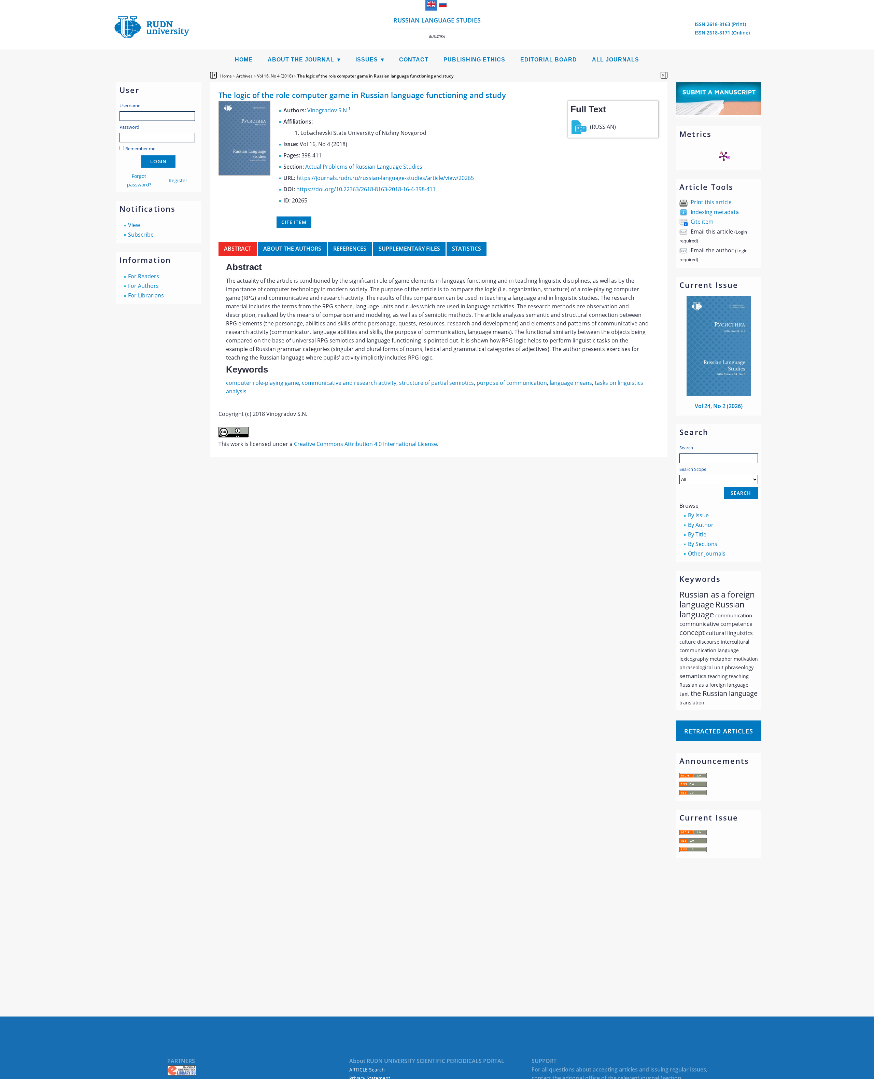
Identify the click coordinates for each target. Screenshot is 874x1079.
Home (244, 59)
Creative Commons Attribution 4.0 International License (365, 444)
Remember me (140, 148)
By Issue (698, 515)
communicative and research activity (349, 383)
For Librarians (146, 295)
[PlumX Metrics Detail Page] (724, 156)
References (349, 248)
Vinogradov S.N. (327, 110)
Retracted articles (718, 731)
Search (686, 448)
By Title (697, 534)
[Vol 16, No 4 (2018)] (244, 173)
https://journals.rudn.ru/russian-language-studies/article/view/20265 (385, 178)
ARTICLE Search (367, 1069)
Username (129, 105)
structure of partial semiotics (436, 383)
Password (129, 127)
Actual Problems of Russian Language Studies (363, 166)
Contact (413, 59)
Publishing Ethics (474, 59)
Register (178, 180)
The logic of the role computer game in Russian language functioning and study (375, 76)
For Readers (143, 276)
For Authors (143, 286)
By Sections (702, 544)
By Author (701, 525)
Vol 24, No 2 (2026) (719, 406)
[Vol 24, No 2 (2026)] (719, 394)
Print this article (711, 202)
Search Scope (692, 469)
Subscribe (141, 234)
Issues (366, 59)
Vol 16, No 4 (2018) (275, 76)
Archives (244, 76)
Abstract (237, 248)
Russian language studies (437, 27)
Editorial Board (548, 59)
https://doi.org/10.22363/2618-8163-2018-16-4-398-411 (366, 189)
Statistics (466, 248)
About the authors (292, 248)
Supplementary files (409, 248)
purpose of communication (512, 383)
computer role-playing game (262, 383)
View (134, 225)
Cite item (702, 221)
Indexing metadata (715, 212)
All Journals (615, 59)
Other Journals (706, 553)
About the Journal (301, 59)
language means (571, 383)
